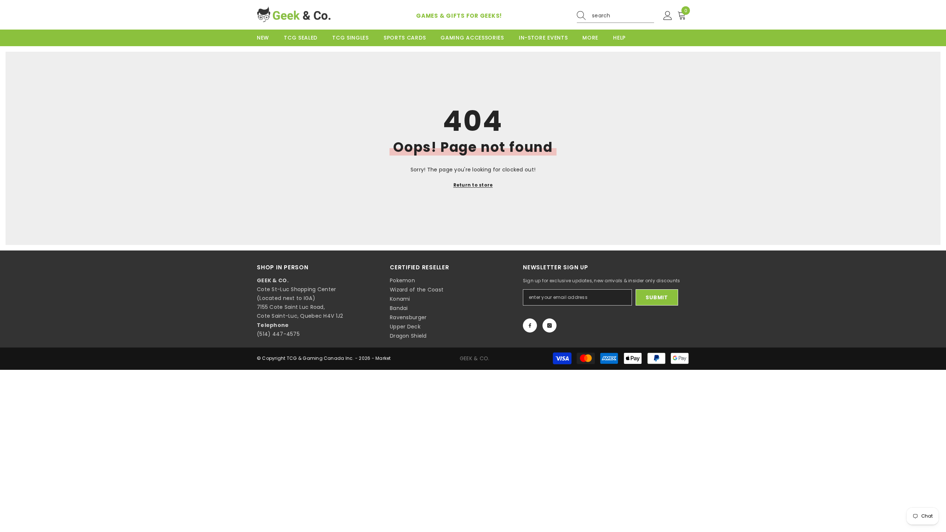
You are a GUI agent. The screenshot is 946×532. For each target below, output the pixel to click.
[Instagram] (549, 325)
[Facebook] (530, 325)
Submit (657, 297)
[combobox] (623, 15)
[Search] (615, 15)
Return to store (473, 185)
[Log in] (667, 15)
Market (383, 358)
